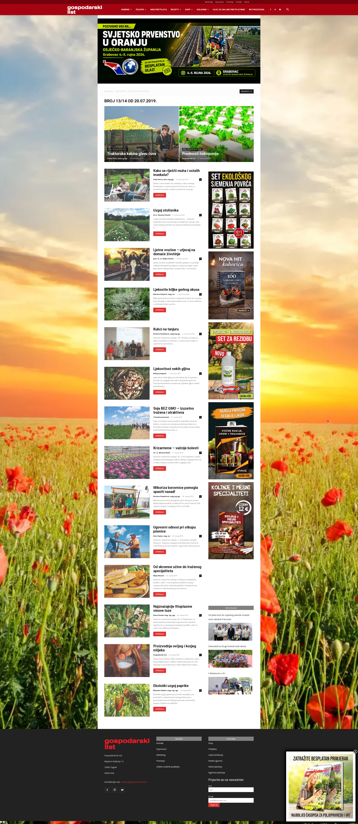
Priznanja (229, 2)
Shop (187, 9)
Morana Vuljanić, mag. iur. (164, 294)
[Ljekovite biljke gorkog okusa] (127, 304)
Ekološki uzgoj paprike (171, 686)
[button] (287, 9)
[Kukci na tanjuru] (127, 343)
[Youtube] (280, 9)
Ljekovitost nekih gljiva (171, 369)
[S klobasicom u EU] (230, 686)
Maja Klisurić (158, 576)
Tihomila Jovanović (161, 417)
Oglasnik (202, 9)
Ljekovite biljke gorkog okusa (176, 290)
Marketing (209, 2)
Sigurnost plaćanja (216, 772)
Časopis (140, 9)
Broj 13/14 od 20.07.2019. (117, 149)
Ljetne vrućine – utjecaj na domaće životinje (174, 252)
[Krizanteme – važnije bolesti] (127, 462)
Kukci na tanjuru (166, 329)
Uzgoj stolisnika (165, 210)
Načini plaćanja (215, 766)
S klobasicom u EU (216, 673)
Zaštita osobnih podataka (168, 766)
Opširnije (159, 195)
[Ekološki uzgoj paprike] (127, 700)
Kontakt (239, 2)
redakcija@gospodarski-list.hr (134, 782)
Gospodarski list (189, 158)
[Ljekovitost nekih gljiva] (127, 383)
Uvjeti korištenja (215, 755)
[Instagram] (275, 9)
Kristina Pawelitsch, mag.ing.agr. (166, 334)
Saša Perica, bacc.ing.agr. (163, 179)
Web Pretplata (158, 9)
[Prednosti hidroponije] (216, 138)
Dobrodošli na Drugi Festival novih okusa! (227, 646)
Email (210, 796)
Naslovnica (108, 91)
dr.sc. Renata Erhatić (161, 215)
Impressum (219, 2)
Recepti (175, 9)
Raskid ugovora (215, 760)
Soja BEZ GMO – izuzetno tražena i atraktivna (173, 410)
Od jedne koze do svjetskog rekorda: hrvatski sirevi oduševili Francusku (228, 617)
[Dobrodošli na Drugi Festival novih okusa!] (230, 659)
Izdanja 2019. (121, 91)
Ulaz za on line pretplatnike (229, 9)
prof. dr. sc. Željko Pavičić (163, 259)
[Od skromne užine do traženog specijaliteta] (127, 581)
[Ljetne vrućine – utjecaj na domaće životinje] (127, 264)
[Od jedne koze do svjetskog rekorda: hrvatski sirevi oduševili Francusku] (230, 632)
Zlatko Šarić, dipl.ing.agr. (117, 158)
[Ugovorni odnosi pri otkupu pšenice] (127, 541)
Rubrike (125, 9)
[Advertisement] (231, 582)
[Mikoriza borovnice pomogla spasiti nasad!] (127, 502)
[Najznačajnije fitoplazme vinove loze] (127, 620)
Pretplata (212, 749)
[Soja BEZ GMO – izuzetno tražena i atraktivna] (127, 422)
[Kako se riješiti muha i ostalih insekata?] (127, 185)
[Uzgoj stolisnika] (127, 224)
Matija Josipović (159, 373)
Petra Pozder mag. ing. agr (164, 615)
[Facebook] (270, 9)
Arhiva (246, 2)
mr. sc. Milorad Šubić (161, 453)
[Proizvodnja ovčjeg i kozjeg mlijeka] (127, 660)
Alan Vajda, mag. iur (161, 536)
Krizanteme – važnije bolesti (176, 448)
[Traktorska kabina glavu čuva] (141, 138)
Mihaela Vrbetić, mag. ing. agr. (165, 690)
